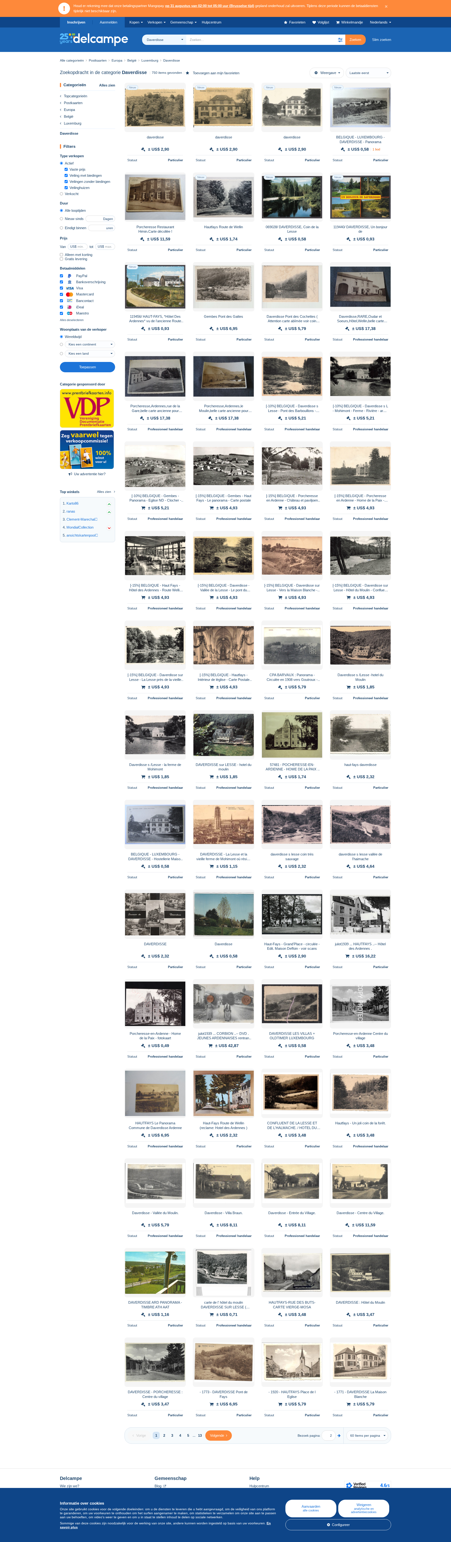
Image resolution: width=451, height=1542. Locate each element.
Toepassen (87, 367)
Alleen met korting (78, 255)
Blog (158, 1486)
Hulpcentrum (259, 1486)
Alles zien (107, 85)
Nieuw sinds (74, 219)
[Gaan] (339, 1435)
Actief (69, 163)
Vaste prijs (78, 169)
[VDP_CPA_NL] (87, 408)
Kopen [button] (134, 22)
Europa (69, 110)
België (68, 116)
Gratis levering (76, 259)
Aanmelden (108, 22)
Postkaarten (73, 103)
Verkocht (71, 194)
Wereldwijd (73, 337)
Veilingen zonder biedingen (90, 182)
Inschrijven (76, 22)
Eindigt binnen (75, 228)
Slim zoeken (381, 40)
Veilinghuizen (79, 188)
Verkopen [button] (155, 22)
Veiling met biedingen (86, 175)
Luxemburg (72, 123)
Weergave (328, 73)
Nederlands (379, 22)
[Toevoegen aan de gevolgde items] (179, 89)
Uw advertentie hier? (89, 474)
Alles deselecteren (72, 320)
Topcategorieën (75, 96)
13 (200, 1435)
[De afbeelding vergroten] (155, 107)
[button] (340, 40)
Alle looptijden (75, 210)
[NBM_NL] (87, 449)
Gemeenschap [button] (181, 22)
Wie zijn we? (69, 1486)
